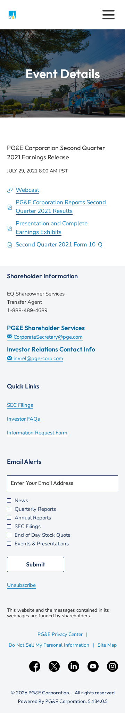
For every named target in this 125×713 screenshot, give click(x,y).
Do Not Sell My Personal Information (49, 645)
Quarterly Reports (35, 509)
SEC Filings (29, 405)
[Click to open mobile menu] (108, 14)
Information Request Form (46, 433)
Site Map (107, 645)
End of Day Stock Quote (42, 535)
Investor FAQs (33, 419)
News (21, 500)
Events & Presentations (42, 543)
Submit (35, 564)
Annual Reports (33, 517)
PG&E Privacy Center (60, 634)
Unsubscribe (21, 585)
